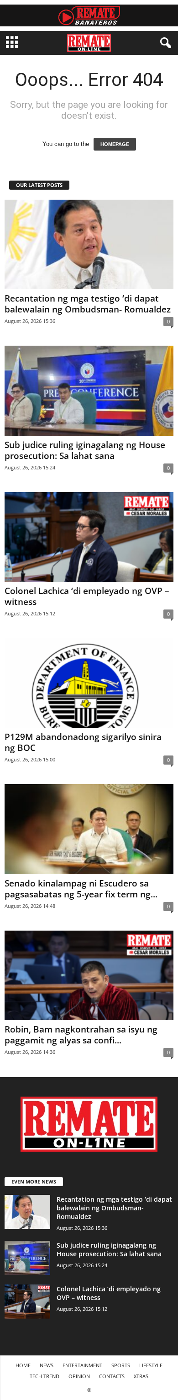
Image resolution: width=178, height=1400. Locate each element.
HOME (23, 1365)
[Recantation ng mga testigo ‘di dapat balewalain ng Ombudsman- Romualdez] (89, 244)
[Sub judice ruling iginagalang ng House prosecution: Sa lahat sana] (89, 390)
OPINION (79, 1376)
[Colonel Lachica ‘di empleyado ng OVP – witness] (89, 537)
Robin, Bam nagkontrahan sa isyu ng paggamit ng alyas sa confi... (81, 1034)
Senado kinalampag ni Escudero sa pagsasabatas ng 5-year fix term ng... (81, 888)
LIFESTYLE (150, 1365)
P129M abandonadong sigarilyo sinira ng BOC (83, 742)
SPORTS (120, 1365)
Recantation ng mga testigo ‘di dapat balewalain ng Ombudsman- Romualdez (88, 303)
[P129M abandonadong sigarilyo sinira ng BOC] (89, 683)
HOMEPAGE (114, 144)
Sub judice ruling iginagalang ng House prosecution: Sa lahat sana (85, 450)
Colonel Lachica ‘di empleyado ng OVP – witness (87, 596)
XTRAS (141, 1376)
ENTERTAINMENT (82, 1365)
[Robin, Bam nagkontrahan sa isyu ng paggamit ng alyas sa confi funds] (89, 975)
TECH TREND (44, 1376)
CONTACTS (112, 1376)
